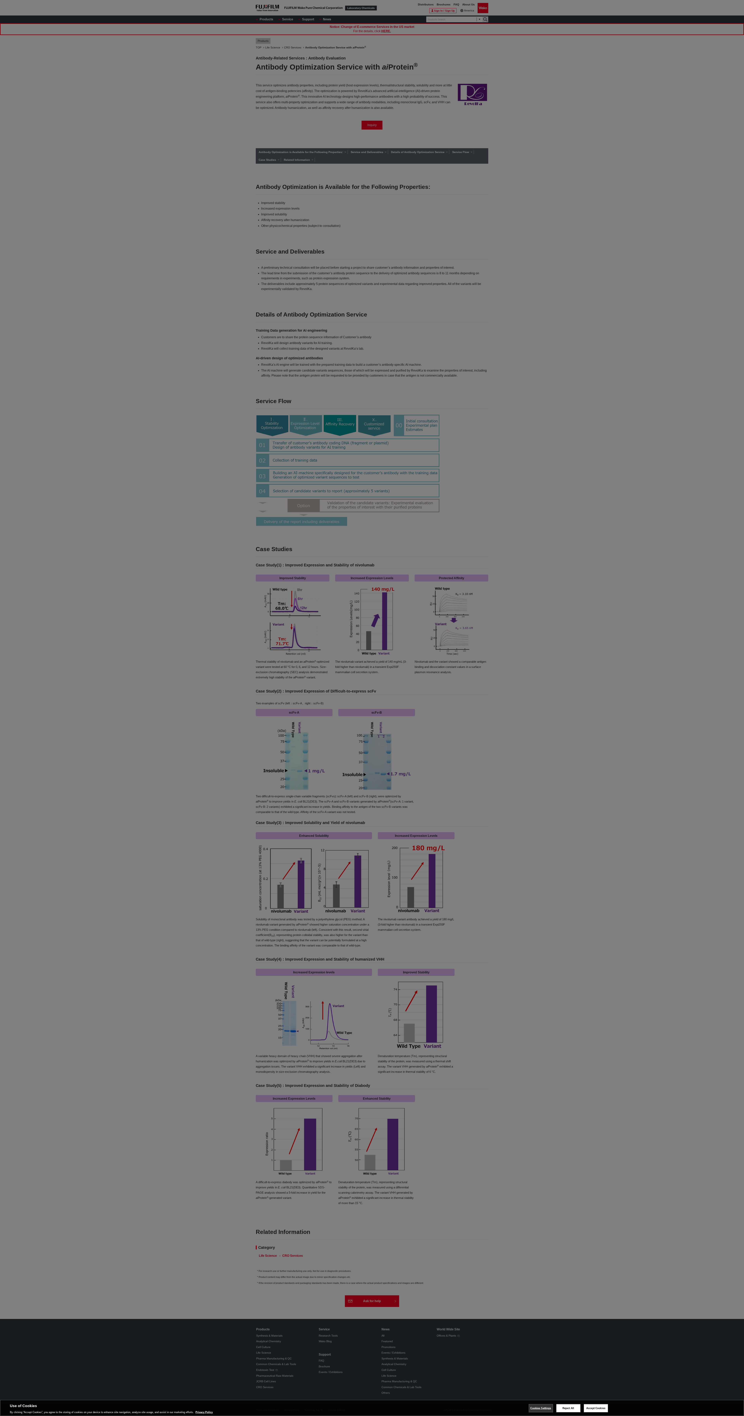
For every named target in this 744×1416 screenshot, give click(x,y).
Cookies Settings (540, 1408)
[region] (372, 1408)
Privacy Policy (204, 1412)
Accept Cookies (595, 1408)
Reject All (568, 1408)
